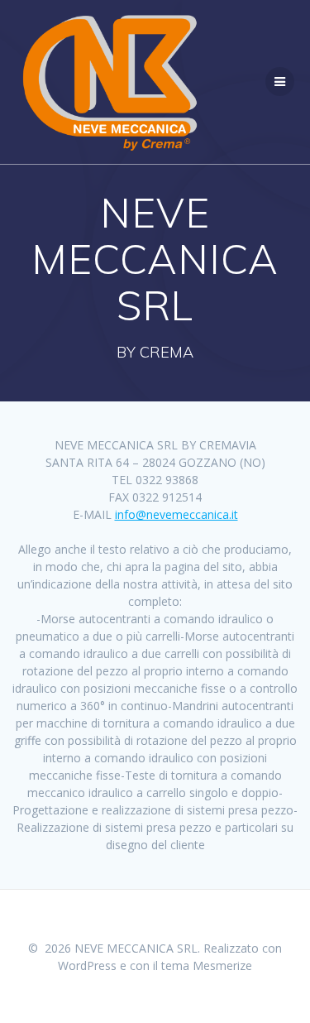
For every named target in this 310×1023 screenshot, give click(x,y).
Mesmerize (222, 965)
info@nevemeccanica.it (176, 514)
